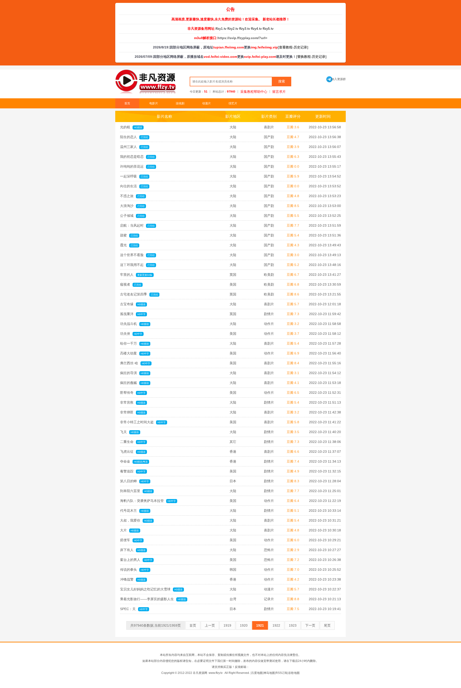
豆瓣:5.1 (293, 510)
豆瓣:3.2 (293, 324)
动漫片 (206, 103)
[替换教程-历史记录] (311, 57)
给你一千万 (134, 343)
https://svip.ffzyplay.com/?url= (242, 38)
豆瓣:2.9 (293, 550)
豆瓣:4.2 (293, 579)
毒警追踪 (133, 471)
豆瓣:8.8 (293, 599)
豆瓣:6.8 (293, 284)
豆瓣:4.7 (293, 137)
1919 (227, 625)
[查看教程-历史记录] (293, 47)
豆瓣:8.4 (293, 363)
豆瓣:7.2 (293, 560)
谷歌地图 (294, 673)
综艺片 (233, 103)
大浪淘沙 (132, 206)
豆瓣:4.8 (293, 196)
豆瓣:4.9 (293, 471)
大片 (129, 530)
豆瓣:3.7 (293, 333)
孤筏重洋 (133, 314)
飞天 (129, 432)
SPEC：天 (134, 609)
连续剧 (180, 103)
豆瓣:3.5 (293, 432)
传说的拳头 (134, 569)
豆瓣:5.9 (293, 176)
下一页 (310, 625)
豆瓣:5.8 (293, 422)
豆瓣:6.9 (293, 353)
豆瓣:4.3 (293, 245)
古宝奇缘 (133, 304)
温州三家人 (134, 147)
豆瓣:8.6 (293, 294)
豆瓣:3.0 (293, 255)
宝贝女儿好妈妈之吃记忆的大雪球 (151, 589)
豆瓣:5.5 (293, 216)
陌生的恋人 (134, 137)
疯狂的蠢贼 (134, 383)
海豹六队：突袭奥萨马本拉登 (148, 501)
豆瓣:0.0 (293, 166)
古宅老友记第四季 (139, 294)
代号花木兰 (134, 510)
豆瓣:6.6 (293, 451)
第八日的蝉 (134, 481)
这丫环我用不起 (137, 265)
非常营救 (133, 402)
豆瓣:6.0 (293, 540)
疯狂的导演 (134, 373)
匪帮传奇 (133, 392)
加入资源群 (336, 79)
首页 (127, 103)
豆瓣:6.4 (293, 501)
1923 (293, 625)
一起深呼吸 (134, 176)
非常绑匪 (133, 412)
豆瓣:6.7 (293, 274)
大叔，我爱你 (136, 520)
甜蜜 (129, 235)
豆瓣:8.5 (293, 206)
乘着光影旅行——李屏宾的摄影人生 (153, 599)
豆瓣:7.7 (293, 225)
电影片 (153, 103)
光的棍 (131, 127)
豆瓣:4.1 (293, 383)
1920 (244, 625)
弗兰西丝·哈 (135, 363)
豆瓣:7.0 (293, 569)
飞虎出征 (133, 451)
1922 (276, 625)
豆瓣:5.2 (293, 265)
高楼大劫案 (134, 353)
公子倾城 (132, 216)
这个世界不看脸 (137, 255)
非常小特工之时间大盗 (143, 422)
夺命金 (134, 461)
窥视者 (130, 284)
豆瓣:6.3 (293, 157)
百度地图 (257, 673)
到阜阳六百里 (136, 491)
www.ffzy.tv (216, 673)
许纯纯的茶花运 (137, 166)
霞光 (129, 245)
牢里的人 (136, 274)
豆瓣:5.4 (293, 235)
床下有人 (133, 550)
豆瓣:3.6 (293, 127)
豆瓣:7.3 (293, 314)
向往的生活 (134, 186)
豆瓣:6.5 (293, 392)
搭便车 (131, 540)
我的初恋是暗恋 (137, 157)
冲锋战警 (133, 579)
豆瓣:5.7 (293, 304)
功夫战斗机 (134, 324)
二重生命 (133, 442)
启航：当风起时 (137, 225)
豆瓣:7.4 (293, 461)
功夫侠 (131, 333)
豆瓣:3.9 (293, 147)
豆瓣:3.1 (293, 373)
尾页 (327, 625)
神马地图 (269, 673)
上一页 (210, 625)
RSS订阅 (281, 673)
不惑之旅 (132, 196)
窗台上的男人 (136, 560)
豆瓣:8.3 (293, 481)
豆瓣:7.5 (293, 609)
